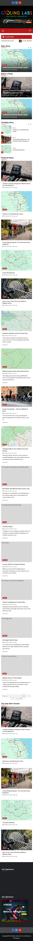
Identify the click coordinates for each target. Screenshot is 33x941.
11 (17, 698)
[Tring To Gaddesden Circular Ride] (16, 589)
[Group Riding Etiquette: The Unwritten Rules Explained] (6, 139)
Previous (4, 696)
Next (21, 698)
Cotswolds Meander (19, 150)
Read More (5, 344)
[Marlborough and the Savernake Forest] (16, 358)
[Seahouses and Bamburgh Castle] (16, 60)
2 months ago (14, 69)
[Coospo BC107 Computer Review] (16, 552)
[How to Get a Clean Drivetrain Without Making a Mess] (16, 288)
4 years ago (14, 335)
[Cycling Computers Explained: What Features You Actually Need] (16, 171)
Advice (4, 88)
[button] (3, 30)
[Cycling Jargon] (16, 514)
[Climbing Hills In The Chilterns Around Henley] (16, 436)
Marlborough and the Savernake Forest (15, 371)
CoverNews (25, 936)
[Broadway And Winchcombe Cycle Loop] (16, 476)
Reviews (5, 560)
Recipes (5, 635)
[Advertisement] (15, 883)
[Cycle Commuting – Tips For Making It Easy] (16, 396)
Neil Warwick (6, 69)
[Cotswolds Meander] (6, 149)
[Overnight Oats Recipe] (16, 627)
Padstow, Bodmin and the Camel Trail (14, 333)
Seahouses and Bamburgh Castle (15, 67)
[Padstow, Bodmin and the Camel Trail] (16, 321)
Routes (4, 65)
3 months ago (14, 274)
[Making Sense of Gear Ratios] (16, 665)
